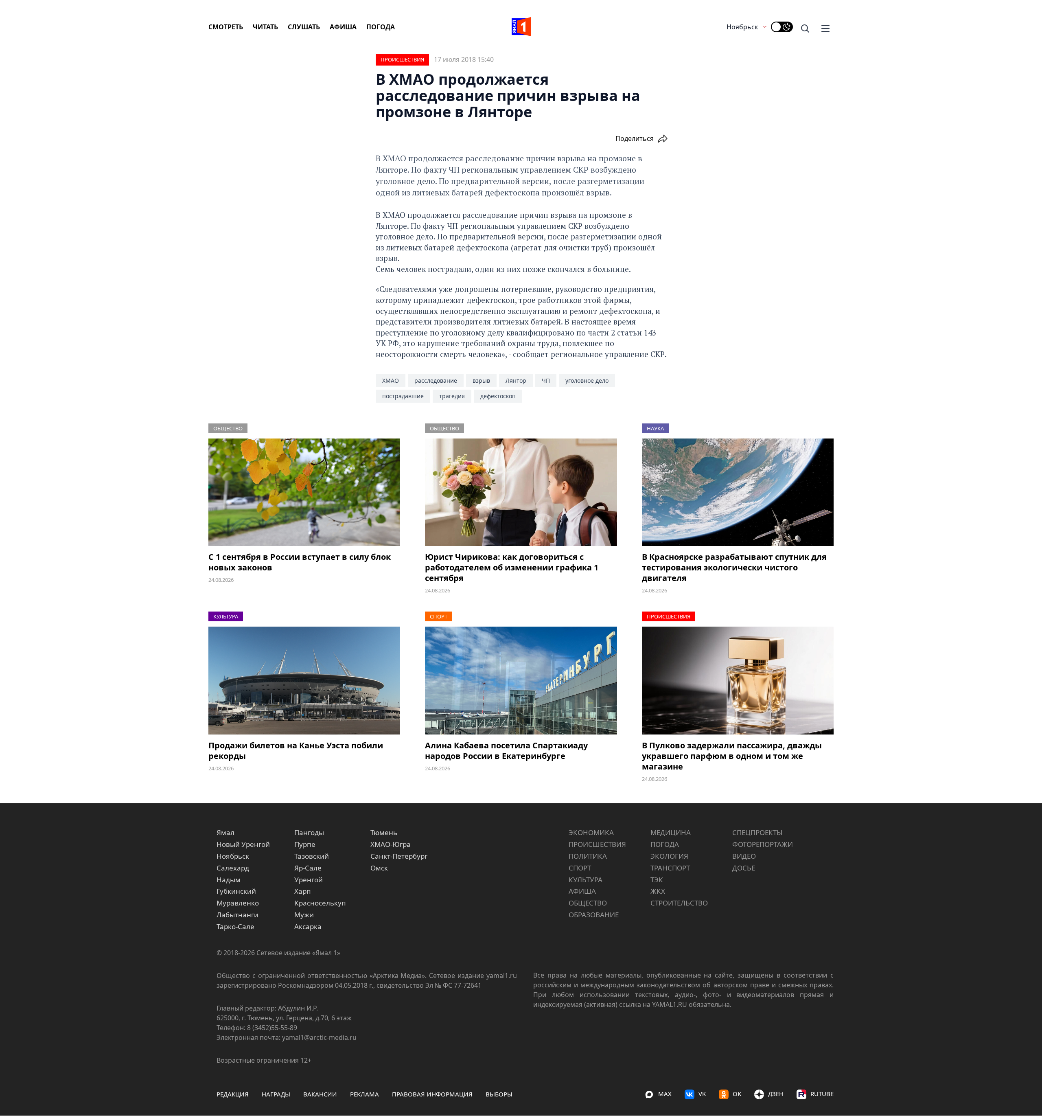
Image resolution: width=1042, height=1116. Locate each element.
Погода (380, 26)
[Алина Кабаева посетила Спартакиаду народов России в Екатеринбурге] (521, 680)
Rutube (822, 1094)
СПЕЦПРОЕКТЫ (757, 832)
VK (702, 1094)
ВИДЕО (744, 856)
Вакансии (320, 1094)
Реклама (364, 1094)
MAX (665, 1094)
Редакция (233, 1094)
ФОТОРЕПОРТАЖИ (762, 844)
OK (737, 1094)
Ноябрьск (742, 26)
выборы (499, 1094)
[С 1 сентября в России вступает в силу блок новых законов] (304, 492)
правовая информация (432, 1094)
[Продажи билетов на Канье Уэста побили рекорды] (304, 680)
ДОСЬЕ (743, 868)
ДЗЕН (776, 1094)
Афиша (343, 26)
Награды (276, 1094)
